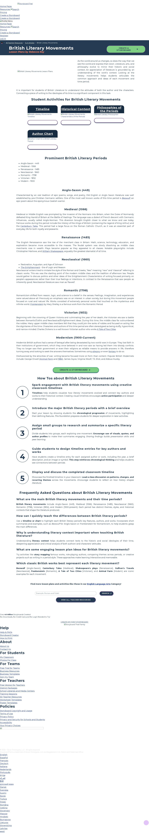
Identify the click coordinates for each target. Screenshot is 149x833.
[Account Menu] (6, 21)
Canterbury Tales (29, 226)
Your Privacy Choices (10, 725)
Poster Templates (8, 703)
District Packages (8, 688)
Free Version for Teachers (12, 685)
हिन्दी (1, 781)
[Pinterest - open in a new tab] (1, 747)
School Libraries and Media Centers (17, 691)
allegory (96, 351)
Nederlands (5, 769)
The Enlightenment (30, 267)
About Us (4, 646)
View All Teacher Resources (76, 600)
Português (5, 772)
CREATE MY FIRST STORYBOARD (74, 622)
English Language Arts (98, 584)
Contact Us (5, 649)
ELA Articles (29, 43)
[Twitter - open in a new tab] (1, 743)
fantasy (112, 351)
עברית (2, 775)
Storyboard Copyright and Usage (16, 711)
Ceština (3, 808)
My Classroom (7, 657)
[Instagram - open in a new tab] (1, 740)
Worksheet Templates (11, 700)
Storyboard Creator (9, 635)
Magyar (3, 814)
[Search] (15, 9)
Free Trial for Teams (10, 668)
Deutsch (4, 763)
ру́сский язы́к (7, 784)
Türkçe (3, 799)
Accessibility (6, 722)
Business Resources (9, 671)
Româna (4, 805)
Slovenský (5, 811)
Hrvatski (4, 817)
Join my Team (7, 677)
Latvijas (3, 828)
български (5, 819)
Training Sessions (8, 694)
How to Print (6, 638)
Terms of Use (6, 714)
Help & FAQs (6, 632)
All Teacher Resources (14, 43)
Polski (3, 802)
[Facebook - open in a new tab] (1, 736)
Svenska (4, 790)
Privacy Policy (7, 716)
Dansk (3, 787)
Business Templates (10, 674)
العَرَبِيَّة (2, 778)
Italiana (3, 766)
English (3, 755)
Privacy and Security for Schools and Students (22, 719)
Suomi (3, 793)
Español (4, 757)
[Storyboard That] (25, 4)
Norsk (3, 796)
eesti (2, 831)
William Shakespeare (52, 251)
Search (105, 593)
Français (4, 760)
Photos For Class (8, 660)
